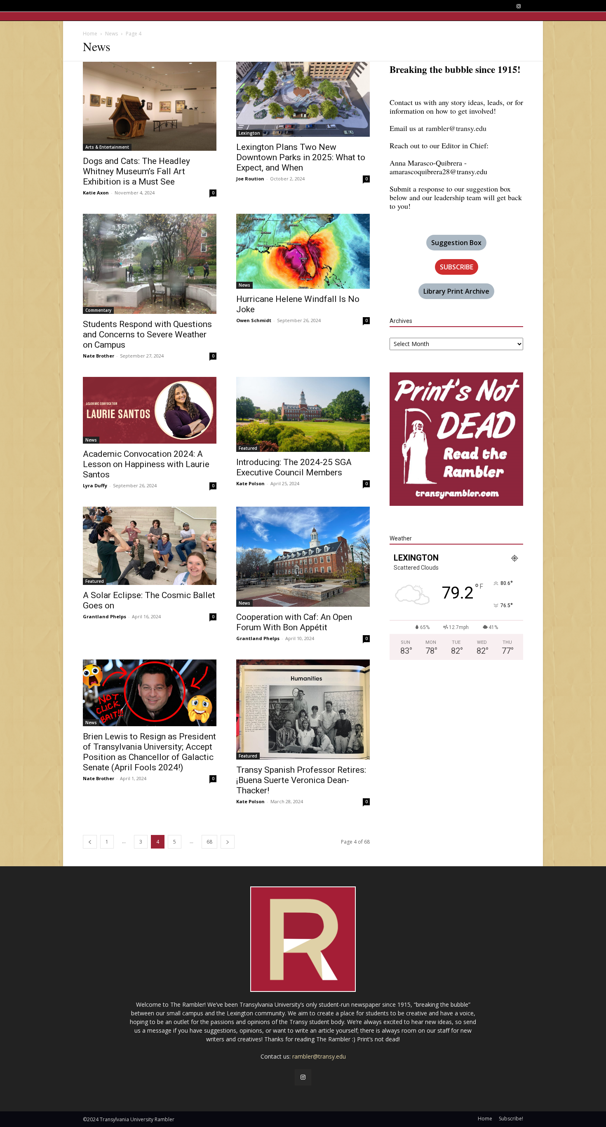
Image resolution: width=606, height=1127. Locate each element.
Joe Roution (250, 178)
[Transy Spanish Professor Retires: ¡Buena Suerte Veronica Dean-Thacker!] (303, 709)
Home (90, 33)
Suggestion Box (456, 242)
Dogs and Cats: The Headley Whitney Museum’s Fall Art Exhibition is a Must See (136, 171)
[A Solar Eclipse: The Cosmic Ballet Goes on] (149, 546)
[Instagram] (518, 6)
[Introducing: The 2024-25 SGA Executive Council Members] (303, 414)
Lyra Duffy (95, 485)
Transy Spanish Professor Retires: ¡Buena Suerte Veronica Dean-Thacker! (301, 780)
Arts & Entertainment (107, 147)
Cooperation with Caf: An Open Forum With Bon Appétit (294, 622)
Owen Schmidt (253, 320)
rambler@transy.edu (456, 128)
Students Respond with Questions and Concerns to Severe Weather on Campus (147, 334)
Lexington (249, 133)
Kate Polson (250, 483)
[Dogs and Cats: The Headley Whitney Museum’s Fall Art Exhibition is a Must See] (149, 106)
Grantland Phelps (104, 616)
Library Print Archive (456, 291)
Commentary (98, 310)
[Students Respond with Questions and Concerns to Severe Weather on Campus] (149, 264)
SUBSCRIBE (456, 266)
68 (209, 841)
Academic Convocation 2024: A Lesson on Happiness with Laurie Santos (146, 464)
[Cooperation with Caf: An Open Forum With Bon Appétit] (303, 557)
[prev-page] (90, 842)
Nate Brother (98, 356)
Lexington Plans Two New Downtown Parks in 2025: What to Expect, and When (300, 157)
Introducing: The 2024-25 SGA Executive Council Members (294, 467)
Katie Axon (96, 192)
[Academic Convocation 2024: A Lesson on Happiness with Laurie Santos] (149, 410)
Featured (248, 448)
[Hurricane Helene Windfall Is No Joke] (303, 251)
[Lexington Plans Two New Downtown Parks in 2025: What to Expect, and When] (303, 99)
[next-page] (228, 842)
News (111, 33)
